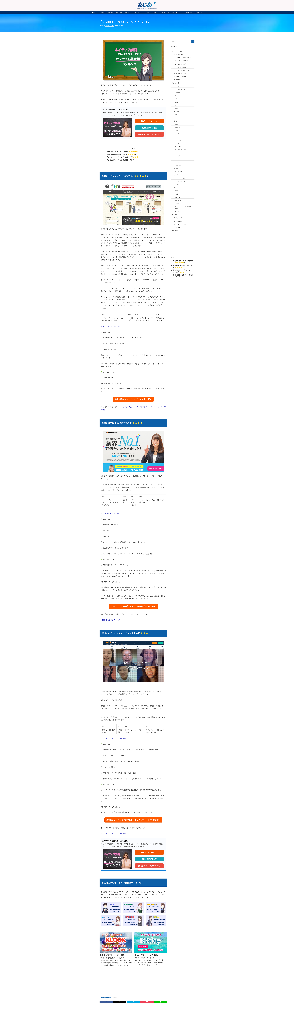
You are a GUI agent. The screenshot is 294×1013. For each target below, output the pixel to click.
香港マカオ (177, 111)
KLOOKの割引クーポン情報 (112, 955)
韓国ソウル (178, 124)
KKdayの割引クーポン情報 (146, 955)
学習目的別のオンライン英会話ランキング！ (121, 160)
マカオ (177, 118)
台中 (176, 105)
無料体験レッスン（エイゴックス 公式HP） (133, 399)
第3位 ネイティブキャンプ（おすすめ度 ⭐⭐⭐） (123, 157)
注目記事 (175, 230)
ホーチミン (178, 92)
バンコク (177, 156)
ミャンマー (177, 134)
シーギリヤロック (180, 181)
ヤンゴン (177, 137)
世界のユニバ (178, 221)
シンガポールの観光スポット (183, 57)
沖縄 (176, 194)
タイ (175, 153)
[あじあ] (147, 4)
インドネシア (178, 143)
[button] (106, 1002)
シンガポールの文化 (180, 64)
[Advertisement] (116, 979)
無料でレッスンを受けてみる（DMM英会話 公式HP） (133, 606)
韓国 (175, 121)
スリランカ (177, 175)
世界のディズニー (179, 218)
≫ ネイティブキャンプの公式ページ (113, 738)
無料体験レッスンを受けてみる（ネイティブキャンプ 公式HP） (133, 820)
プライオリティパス (179, 227)
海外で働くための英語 (110, 25)
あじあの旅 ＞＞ (177, 83)
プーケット (178, 165)
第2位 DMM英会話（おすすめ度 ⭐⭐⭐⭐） (122, 154)
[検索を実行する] (192, 41)
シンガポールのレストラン (181, 70)
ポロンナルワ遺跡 (180, 178)
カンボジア (177, 168)
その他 (175, 215)
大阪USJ (177, 197)
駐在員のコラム (178, 80)
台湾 (175, 99)
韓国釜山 (177, 127)
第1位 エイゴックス (149, 121)
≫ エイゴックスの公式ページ (111, 326)
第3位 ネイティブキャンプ (149, 134)
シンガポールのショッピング (182, 73)
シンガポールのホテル (180, 67)
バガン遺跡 (178, 140)
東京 (176, 191)
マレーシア (177, 130)
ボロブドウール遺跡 (180, 149)
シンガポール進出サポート (181, 76)
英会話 (115, 997)
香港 (176, 115)
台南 (176, 108)
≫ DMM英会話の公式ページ (110, 513)
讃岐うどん (178, 200)
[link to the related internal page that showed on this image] (116, 942)
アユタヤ (177, 162)
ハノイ (177, 95)
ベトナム (176, 86)
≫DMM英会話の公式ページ (110, 620)
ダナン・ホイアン (180, 89)
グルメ (177, 211)
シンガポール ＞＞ (178, 51)
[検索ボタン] (201, 12)
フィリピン (177, 184)
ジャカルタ (178, 146)
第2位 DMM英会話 (149, 127)
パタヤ (177, 159)
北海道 (177, 203)
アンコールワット (180, 172)
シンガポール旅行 (179, 54)
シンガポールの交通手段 (182, 61)
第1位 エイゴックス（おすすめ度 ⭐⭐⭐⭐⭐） (123, 151)
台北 (176, 102)
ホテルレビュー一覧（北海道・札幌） (183, 207)
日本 (175, 188)
